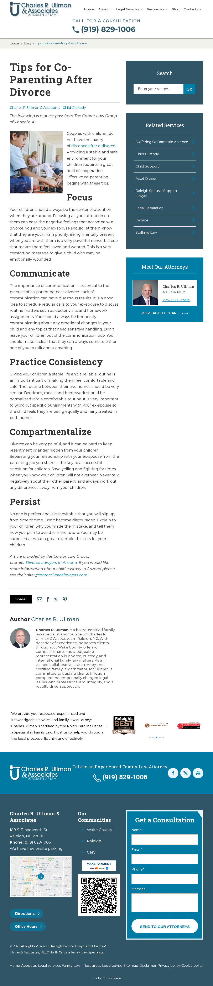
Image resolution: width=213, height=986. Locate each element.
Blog (176, 9)
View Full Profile (176, 300)
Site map (131, 966)
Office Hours (26, 926)
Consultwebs (112, 978)
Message (138, 889)
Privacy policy (168, 966)
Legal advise (112, 966)
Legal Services (128, 9)
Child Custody (74, 108)
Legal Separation (149, 208)
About (103, 9)
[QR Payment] (99, 862)
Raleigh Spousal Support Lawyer (156, 193)
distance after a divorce (93, 146)
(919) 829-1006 (108, 29)
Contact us (192, 9)
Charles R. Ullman (55, 619)
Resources (156, 9)
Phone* (137, 869)
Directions (25, 913)
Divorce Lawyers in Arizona (51, 562)
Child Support (147, 166)
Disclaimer (147, 966)
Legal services (49, 966)
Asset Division (146, 179)
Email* (136, 849)
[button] (150, 737)
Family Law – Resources (81, 966)
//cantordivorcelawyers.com (61, 575)
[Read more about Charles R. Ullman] (20, 630)
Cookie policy (192, 966)
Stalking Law (146, 232)
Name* (137, 830)
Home (89, 9)
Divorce (142, 220)
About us (29, 966)
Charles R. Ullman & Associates (35, 108)
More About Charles (162, 313)
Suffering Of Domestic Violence (162, 142)
